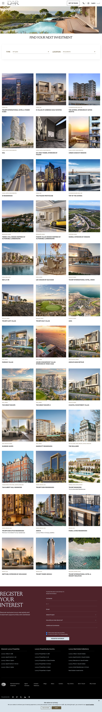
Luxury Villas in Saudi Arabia (77, 654)
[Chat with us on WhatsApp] (88, 3)
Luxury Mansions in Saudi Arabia (78, 660)
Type (8, 51)
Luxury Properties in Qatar (43, 667)
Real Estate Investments (76, 670)
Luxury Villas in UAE (7, 654)
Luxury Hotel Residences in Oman (79, 667)
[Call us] (84, 3)
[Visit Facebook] (16, 697)
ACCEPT (56, 707)
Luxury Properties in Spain (43, 670)
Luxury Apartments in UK (8, 657)
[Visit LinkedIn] (25, 697)
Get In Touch (73, 3)
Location (57, 51)
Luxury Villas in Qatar (7, 667)
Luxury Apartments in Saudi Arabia (79, 657)
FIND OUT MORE (45, 707)
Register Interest (57, 639)
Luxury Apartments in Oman (9, 664)
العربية (98, 3)
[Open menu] (3, 3)
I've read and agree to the (54, 634)
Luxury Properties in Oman (43, 664)
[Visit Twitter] (21, 697)
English (93, 3)
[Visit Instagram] (13, 697)
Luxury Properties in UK (42, 657)
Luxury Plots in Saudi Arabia (77, 664)
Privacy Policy (64, 634)
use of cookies (90, 704)
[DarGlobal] (13, 3)
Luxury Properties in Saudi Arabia (45, 660)
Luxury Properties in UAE (42, 654)
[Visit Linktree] (29, 697)
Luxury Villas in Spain (7, 660)
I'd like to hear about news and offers (56, 632)
